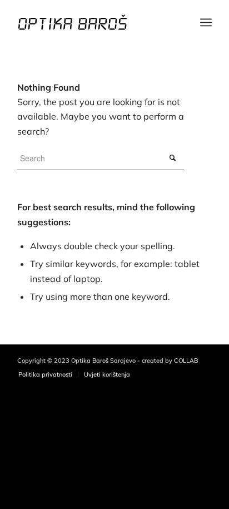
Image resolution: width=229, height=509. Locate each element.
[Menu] (206, 22)
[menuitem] (45, 374)
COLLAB (186, 360)
